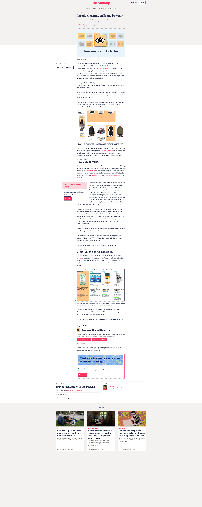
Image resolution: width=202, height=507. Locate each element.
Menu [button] (58, 3)
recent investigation (103, 68)
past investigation (107, 151)
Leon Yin (81, 24)
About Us (134, 2)
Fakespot (79, 258)
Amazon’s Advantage (83, 13)
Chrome (95, 175)
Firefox (79, 178)
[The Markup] (101, 3)
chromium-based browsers (113, 175)
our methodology (90, 171)
